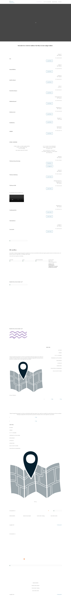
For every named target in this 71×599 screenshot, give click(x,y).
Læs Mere (49, 60)
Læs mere (49, 176)
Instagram (49, 166)
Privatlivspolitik (59, 524)
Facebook (49, 163)
